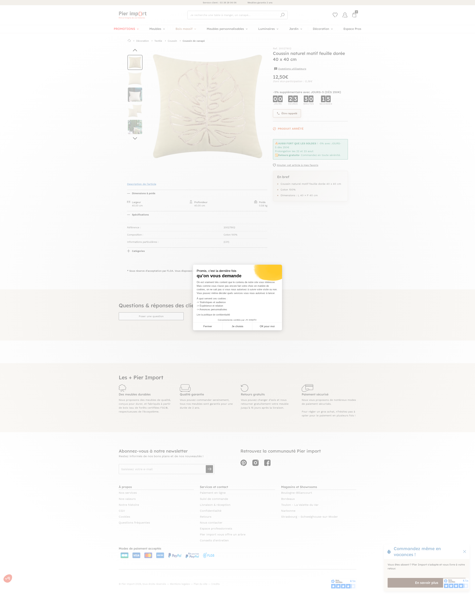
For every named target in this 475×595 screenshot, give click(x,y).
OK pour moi (267, 326)
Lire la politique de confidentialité (213, 314)
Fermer (207, 326)
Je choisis (237, 326)
